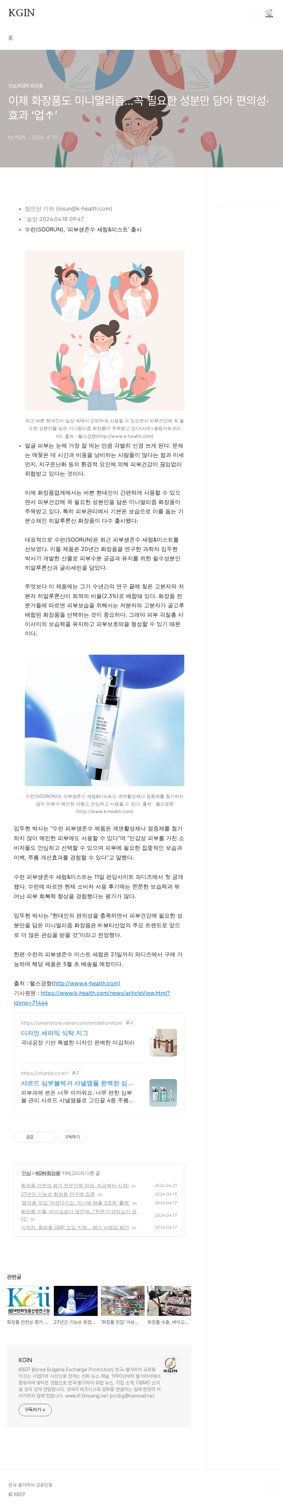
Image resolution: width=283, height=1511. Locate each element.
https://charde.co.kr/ (44, 1073)
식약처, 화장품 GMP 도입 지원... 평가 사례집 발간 (75, 1227)
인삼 (26, 1173)
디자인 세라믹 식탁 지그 (54, 1032)
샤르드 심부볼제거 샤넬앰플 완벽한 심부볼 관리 (77, 1083)
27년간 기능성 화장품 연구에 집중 (58, 1194)
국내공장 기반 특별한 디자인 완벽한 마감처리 (78, 1042)
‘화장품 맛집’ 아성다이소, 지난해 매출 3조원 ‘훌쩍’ (75, 1203)
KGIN (21, 13)
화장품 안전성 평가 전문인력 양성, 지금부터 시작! (75, 1185)
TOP (269, 1487)
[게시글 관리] (48, 1137)
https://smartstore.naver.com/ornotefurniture (71, 1023)
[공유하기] (40, 1137)
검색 (253, 14)
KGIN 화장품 (48, 1173)
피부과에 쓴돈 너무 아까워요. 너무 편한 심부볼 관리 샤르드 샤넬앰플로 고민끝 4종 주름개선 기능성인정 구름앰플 (77, 1096)
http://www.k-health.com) (87, 983)
